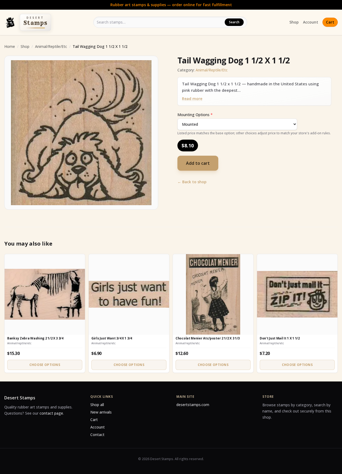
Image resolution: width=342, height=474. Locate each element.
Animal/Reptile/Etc (51, 46)
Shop (294, 22)
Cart (330, 22)
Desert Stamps (19, 398)
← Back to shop (192, 181)
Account (310, 22)
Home (9, 46)
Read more (192, 98)
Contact (97, 434)
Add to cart (198, 163)
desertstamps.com (192, 404)
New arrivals (101, 412)
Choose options (44, 364)
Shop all (97, 404)
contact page (51, 413)
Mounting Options (195, 114)
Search (234, 22)
